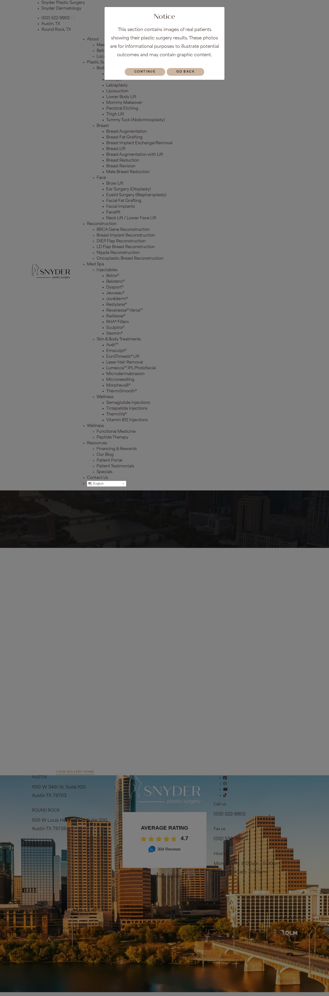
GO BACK (185, 71)
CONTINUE (145, 71)
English (98, 483)
